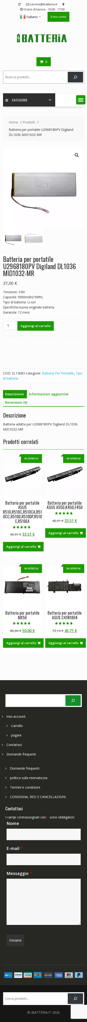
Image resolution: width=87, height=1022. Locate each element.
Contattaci (14, 744)
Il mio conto (58, 17)
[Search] (75, 77)
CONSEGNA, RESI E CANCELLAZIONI (38, 797)
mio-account (16, 716)
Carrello (17, 725)
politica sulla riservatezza (28, 778)
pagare (16, 735)
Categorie (20, 99)
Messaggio (19, 873)
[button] (80, 99)
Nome (12, 823)
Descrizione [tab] (14, 394)
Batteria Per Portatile (58, 373)
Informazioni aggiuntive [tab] (48, 394)
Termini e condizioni (25, 787)
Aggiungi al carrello (36, 326)
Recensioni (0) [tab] (16, 402)
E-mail (14, 848)
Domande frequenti (21, 754)
